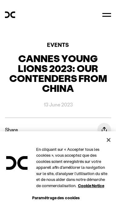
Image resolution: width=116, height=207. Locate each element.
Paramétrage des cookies (56, 197)
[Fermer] (108, 140)
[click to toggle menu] (106, 15)
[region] (58, 169)
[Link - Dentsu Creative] (10, 14)
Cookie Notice (91, 185)
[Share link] (104, 130)
